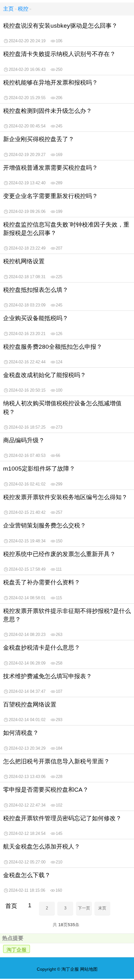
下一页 (84, 908)
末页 (102, 908)
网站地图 (89, 969)
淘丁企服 (16, 949)
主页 (8, 9)
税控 (23, 9)
